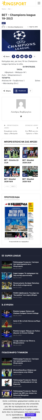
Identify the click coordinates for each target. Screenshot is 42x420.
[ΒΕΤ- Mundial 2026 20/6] (30, 152)
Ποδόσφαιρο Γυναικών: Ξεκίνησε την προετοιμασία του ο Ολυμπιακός (26, 264)
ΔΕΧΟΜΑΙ (30, 415)
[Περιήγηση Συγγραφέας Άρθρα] (21, 104)
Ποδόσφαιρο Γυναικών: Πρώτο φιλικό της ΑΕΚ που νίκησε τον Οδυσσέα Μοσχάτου (25, 393)
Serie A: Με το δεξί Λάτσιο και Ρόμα (26, 321)
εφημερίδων (25, 241)
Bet (3, 23)
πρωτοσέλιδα (15, 241)
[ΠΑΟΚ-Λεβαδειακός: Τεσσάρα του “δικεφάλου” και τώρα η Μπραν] (7, 295)
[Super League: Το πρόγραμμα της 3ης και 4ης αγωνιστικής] (7, 276)
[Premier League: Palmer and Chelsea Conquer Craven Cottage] (7, 313)
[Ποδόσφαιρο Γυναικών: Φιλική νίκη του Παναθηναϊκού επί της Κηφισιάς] (7, 382)
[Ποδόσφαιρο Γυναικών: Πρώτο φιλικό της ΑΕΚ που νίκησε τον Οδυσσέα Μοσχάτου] (7, 393)
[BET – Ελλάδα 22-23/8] (12, 152)
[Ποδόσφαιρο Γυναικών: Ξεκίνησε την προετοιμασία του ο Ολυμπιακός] (7, 264)
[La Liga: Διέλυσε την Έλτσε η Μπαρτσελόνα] (7, 343)
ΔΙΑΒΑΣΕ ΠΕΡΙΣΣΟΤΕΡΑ (21, 418)
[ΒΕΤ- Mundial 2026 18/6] (30, 171)
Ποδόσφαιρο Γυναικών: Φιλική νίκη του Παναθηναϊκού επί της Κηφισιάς (25, 382)
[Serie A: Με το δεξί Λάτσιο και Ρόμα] (7, 323)
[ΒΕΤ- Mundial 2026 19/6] (12, 171)
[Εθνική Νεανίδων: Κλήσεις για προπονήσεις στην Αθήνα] (7, 372)
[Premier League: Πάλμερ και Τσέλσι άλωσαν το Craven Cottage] (7, 333)
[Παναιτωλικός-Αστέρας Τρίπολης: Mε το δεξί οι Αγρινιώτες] (7, 285)
